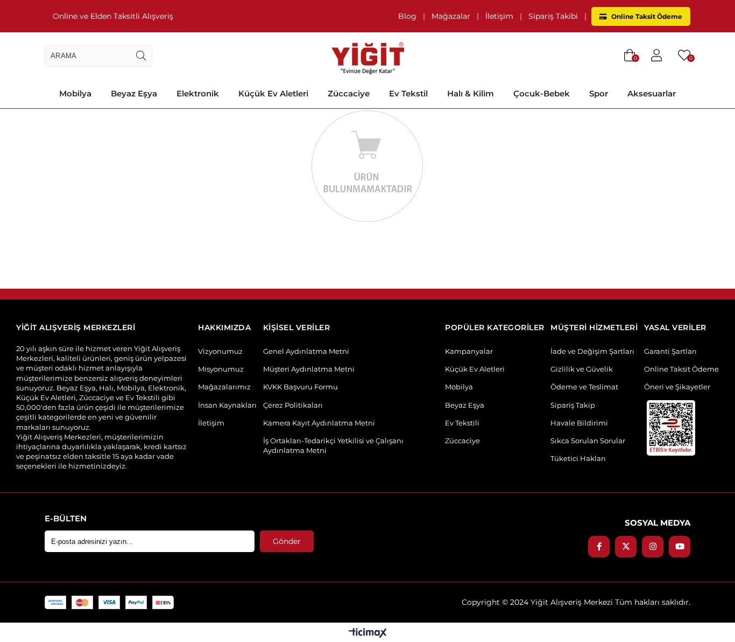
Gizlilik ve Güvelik (581, 369)
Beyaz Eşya (134, 93)
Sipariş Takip (572, 405)
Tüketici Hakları (578, 458)
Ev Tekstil (408, 93)
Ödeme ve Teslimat (584, 386)
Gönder (287, 541)
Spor (598, 93)
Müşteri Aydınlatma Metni (309, 369)
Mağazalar (451, 16)
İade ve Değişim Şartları (592, 351)
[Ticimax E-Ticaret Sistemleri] (368, 633)
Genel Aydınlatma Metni (306, 351)
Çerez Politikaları (293, 405)
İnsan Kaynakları (227, 405)
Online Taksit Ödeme (646, 16)
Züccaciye (349, 93)
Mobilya (75, 93)
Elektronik (197, 93)
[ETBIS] (671, 427)
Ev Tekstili (462, 422)
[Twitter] (626, 546)
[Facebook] (599, 546)
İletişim (499, 16)
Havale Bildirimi (579, 422)
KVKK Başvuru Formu (300, 386)
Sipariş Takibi (553, 16)
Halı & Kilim (470, 93)
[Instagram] (652, 546)
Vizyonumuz (220, 351)
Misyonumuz (221, 369)
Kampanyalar (469, 351)
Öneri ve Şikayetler (677, 386)
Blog (407, 16)
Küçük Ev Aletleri (273, 93)
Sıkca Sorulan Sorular (587, 440)
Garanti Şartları (670, 351)
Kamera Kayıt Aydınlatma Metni (319, 422)
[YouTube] (679, 546)
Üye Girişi (656, 55)
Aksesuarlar (651, 93)
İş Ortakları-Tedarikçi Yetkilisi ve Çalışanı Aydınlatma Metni (333, 445)
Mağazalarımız (224, 386)
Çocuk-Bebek (541, 93)
